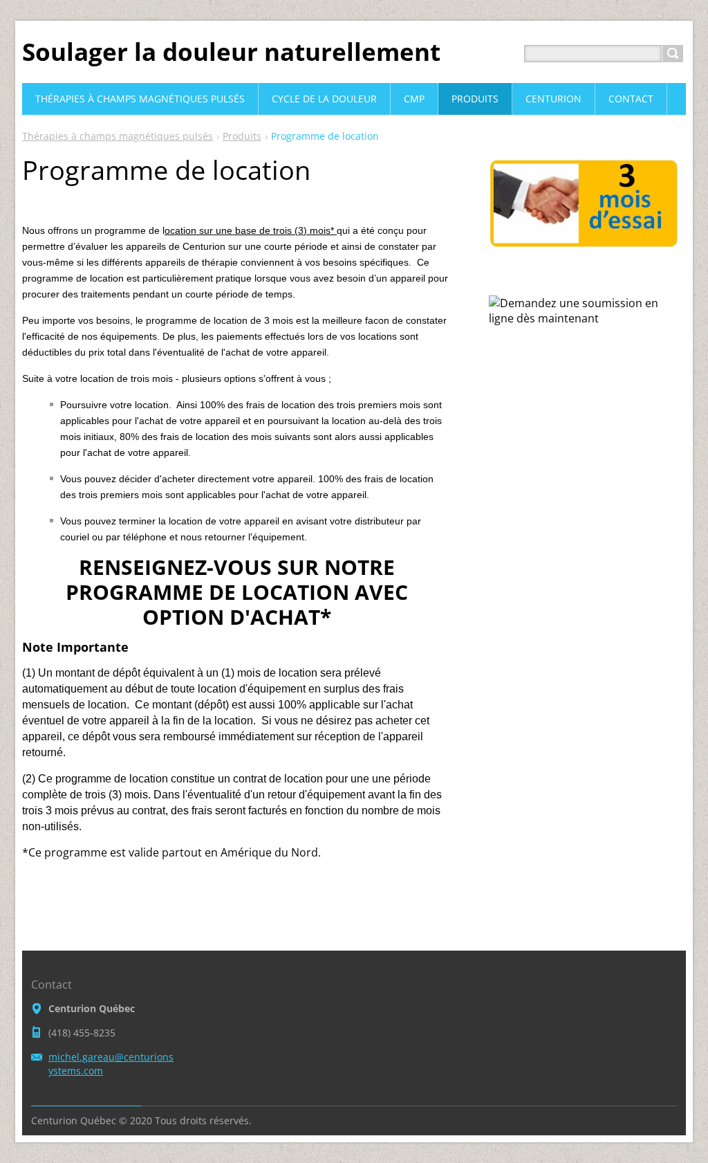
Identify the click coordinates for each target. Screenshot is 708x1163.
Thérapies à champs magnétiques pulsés (117, 136)
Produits (242, 136)
